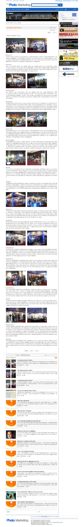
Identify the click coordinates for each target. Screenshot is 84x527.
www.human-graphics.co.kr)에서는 (46, 326)
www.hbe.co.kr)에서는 (50, 221)
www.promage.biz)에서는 (23, 56)
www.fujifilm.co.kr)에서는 (25, 141)
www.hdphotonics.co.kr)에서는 (35, 289)
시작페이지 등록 (15, 0)
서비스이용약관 (37, 516)
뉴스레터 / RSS (21, 0)
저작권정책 (57, 516)
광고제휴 (49, 516)
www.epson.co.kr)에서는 (27, 103)
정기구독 (53, 516)
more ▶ (26, 365)
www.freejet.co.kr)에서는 (37, 249)
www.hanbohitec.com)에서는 (43, 210)
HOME (11, 22)
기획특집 (19, 22)
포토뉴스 (9, 9)
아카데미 (18, 9)
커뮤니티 (23, 9)
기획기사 (14, 9)
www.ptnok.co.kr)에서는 (11, 67)
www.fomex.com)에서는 (37, 260)
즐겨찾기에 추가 (9, 0)
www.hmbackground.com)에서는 (34, 183)
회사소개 (32, 516)
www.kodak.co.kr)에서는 (24, 130)
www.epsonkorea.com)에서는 (12, 93)
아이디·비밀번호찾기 (71, 19)
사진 (68, 9)
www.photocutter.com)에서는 (43, 340)
